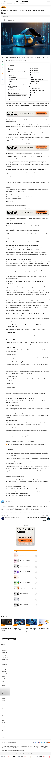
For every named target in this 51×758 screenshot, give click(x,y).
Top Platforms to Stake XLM (25, 604)
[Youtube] (40, 742)
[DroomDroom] (22, 1)
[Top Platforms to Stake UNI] (16, 561)
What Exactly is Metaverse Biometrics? (16, 89)
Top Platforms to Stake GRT (25, 571)
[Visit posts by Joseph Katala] (2, 501)
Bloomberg (11, 156)
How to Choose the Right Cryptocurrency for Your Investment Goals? (44, 628)
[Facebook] (38, 742)
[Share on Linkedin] (2, 67)
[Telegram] (42, 742)
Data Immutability (35, 68)
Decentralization (13, 99)
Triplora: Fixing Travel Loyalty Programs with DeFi (19, 495)
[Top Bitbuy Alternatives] (16, 555)
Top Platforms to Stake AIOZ (25, 599)
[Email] (2, 73)
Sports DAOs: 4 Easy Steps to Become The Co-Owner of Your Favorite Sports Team (25, 488)
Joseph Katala (6, 19)
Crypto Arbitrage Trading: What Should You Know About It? (31, 628)
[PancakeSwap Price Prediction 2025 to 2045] (6, 622)
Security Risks (14, 79)
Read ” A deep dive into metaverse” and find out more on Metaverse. (22, 176)
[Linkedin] (44, 742)
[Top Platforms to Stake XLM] (16, 605)
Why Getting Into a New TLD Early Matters (28, 588)
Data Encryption (35, 70)
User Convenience (35, 83)
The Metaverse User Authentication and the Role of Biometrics (16, 72)
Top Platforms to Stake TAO (25, 566)
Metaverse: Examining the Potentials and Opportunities (16, 69)
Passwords (12, 75)
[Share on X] (2, 61)
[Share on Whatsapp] (2, 64)
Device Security (36, 81)
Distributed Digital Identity (38, 79)
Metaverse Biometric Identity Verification (39, 74)
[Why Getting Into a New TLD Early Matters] (16, 588)
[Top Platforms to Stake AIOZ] (16, 599)
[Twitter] (33, 742)
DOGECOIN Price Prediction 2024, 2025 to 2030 (18, 493)
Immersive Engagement (36, 94)
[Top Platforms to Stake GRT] (16, 572)
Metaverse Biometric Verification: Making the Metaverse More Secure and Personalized (17, 96)
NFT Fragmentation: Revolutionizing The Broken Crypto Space (18, 628)
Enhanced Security (35, 72)
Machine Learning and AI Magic (38, 90)
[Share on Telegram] (2, 70)
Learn (3, 7)
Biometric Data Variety (36, 88)
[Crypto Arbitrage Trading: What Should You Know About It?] (31, 622)
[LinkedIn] (49, 502)
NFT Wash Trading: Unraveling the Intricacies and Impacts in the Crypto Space (24, 490)
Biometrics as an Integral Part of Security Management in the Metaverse (16, 93)
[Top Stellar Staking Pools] (16, 594)
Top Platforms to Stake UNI (25, 560)
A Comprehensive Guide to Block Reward (16, 486)
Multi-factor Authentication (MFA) (17, 84)
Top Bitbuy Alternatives (24, 555)
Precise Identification (37, 77)
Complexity (14, 77)
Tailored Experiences (35, 92)
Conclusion (32, 97)
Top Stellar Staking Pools (24, 593)
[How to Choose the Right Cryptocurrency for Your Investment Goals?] (44, 622)
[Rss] (49, 742)
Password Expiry (15, 81)
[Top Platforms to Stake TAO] (16, 566)
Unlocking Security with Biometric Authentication (15, 87)
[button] (2, 1)
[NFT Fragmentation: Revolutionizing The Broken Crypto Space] (19, 622)
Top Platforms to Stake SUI (25, 582)
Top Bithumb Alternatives (24, 577)
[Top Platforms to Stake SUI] (16, 583)
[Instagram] (47, 742)
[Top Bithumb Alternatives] (16, 577)
